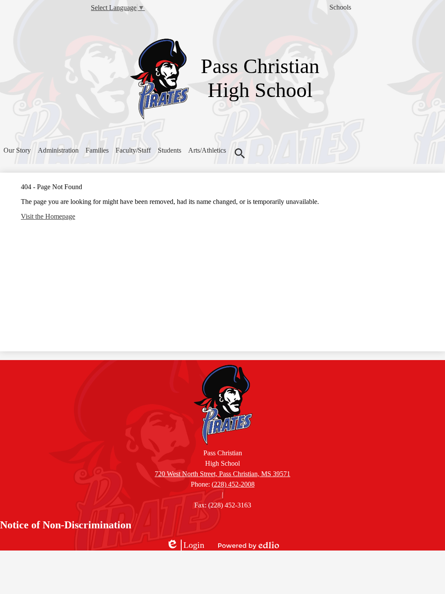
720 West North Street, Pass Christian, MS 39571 (222, 473)
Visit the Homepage (48, 216)
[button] (17, 150)
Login (185, 545)
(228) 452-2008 (233, 484)
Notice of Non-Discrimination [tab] (65, 525)
